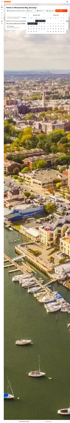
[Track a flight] (1, 15)
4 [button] (41, 20)
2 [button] (36, 20)
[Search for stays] (1, 7)
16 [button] (36, 26)
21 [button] (31, 28)
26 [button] (44, 28)
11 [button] (41, 23)
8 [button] (58, 23)
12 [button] (44, 23)
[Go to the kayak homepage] (7, 1)
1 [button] (58, 20)
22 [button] (33, 28)
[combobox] (17, 10)
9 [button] (36, 23)
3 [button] (63, 20)
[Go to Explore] (1, 13)
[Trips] (1, 18)
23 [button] (36, 28)
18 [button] (41, 26)
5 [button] (44, 20)
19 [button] (44, 26)
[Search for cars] (1, 10)
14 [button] (31, 26)
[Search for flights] (1, 5)
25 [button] (41, 28)
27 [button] (28, 31)
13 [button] (28, 26)
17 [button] (63, 26)
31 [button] (63, 31)
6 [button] (28, 23)
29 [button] (33, 31)
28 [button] (31, 31)
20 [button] (28, 28)
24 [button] (39, 28)
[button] (2, 1)
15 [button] (33, 26)
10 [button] (39, 23)
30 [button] (36, 31)
